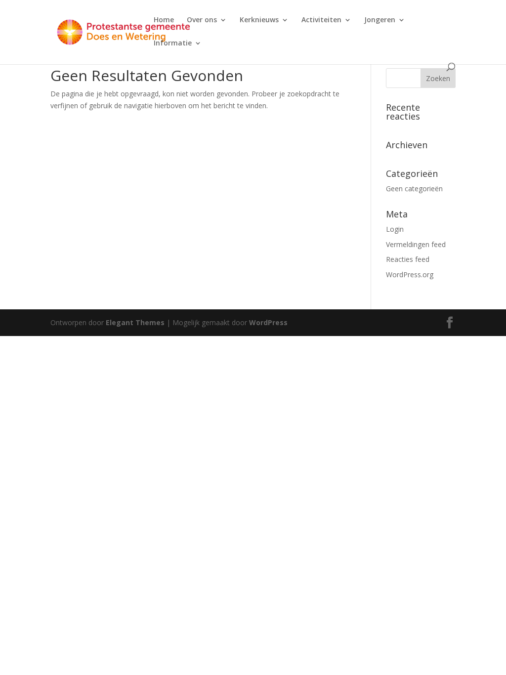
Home (164, 20)
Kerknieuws (259, 20)
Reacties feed (407, 259)
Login (395, 229)
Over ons (202, 20)
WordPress (268, 322)
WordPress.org (409, 274)
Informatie (173, 43)
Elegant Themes (135, 322)
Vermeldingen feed (416, 244)
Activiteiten (321, 20)
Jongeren (379, 20)
